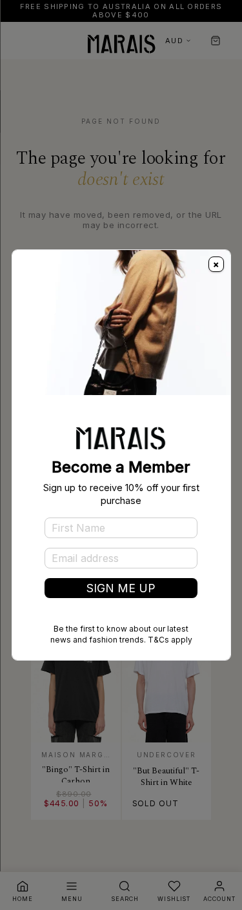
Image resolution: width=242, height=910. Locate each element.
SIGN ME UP (121, 588)
